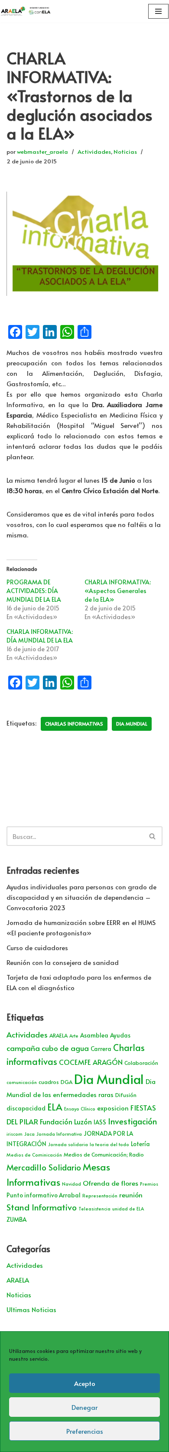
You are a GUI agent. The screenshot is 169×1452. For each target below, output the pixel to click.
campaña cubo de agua (47, 1048)
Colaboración (141, 1062)
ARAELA (58, 1035)
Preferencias (84, 1430)
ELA (54, 1107)
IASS (100, 1122)
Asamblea (94, 1035)
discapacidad (26, 1108)
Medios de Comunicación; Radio (104, 1154)
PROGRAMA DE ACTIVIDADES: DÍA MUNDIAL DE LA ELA (33, 590)
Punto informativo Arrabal (43, 1195)
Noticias (125, 151)
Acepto (84, 1383)
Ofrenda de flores (110, 1182)
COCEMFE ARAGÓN (91, 1062)
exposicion (113, 1108)
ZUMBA (16, 1219)
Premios (149, 1183)
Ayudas (120, 1035)
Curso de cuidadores (37, 947)
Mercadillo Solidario (43, 1167)
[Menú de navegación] (158, 11)
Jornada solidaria (68, 1144)
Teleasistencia (94, 1208)
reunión (131, 1194)
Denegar (85, 1407)
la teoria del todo (109, 1144)
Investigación (132, 1121)
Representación (99, 1195)
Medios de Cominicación (34, 1154)
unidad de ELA (128, 1208)
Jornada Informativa (59, 1133)
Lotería (140, 1144)
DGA (66, 1081)
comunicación (21, 1082)
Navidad (71, 1183)
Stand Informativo (41, 1207)
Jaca (29, 1133)
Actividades (94, 151)
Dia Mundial (131, 723)
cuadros (49, 1081)
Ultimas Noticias (31, 1309)
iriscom (14, 1133)
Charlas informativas (74, 723)
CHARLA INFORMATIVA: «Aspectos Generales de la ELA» (117, 590)
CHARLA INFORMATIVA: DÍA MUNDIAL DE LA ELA (39, 635)
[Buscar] (152, 836)
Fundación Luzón (66, 1122)
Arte (73, 1035)
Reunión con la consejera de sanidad (62, 962)
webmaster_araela (42, 151)
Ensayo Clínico (79, 1108)
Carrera (101, 1048)
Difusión (125, 1094)
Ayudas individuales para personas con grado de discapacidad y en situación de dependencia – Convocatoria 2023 (81, 897)
